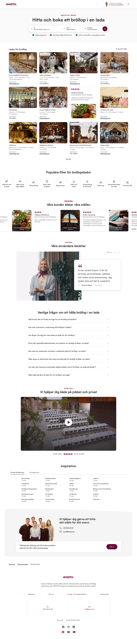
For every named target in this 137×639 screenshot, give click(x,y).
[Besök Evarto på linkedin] (74, 627)
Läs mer (123, 229)
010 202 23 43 (68, 528)
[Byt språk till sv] (68, 632)
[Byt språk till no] (74, 632)
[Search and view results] (105, 28)
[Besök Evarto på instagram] (68, 627)
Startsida (12, 564)
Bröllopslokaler (23, 564)
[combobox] (46, 29)
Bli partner (31, 594)
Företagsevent (34, 472)
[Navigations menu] (128, 4)
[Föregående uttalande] (115, 252)
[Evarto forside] (68, 577)
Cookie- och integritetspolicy (77, 594)
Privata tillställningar (17, 472)
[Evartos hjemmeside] (11, 4)
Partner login (104, 594)
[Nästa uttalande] (119, 252)
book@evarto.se (69, 532)
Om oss (51, 594)
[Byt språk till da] (63, 632)
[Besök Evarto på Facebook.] (63, 627)
